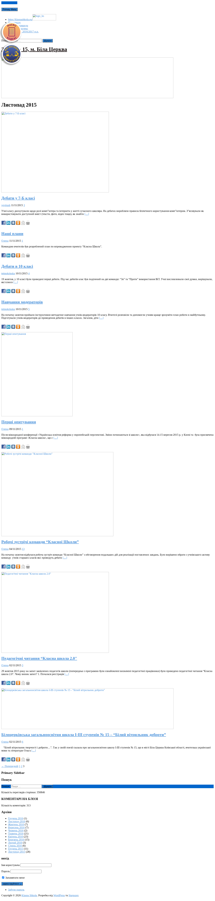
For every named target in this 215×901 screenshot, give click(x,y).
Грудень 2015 (15, 848)
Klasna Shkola (29, 895)
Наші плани (12, 233)
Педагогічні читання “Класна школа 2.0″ (39, 658)
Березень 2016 (16, 839)
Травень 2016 (15, 833)
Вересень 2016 (16, 827)
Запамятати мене (15, 877)
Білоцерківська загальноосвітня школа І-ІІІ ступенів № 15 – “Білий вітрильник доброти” (83, 734)
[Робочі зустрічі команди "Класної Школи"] (57, 535)
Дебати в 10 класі (17, 266)
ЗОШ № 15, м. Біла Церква (34, 49)
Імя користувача (10, 865)
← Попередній (9, 766)
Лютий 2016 (15, 842)
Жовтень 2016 (16, 824)
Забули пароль (16, 889)
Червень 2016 (16, 830)
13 (23, 549)
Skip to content (9, 2)
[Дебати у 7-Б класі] (55, 191)
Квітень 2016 (15, 836)
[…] (86, 214)
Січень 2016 (15, 845)
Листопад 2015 (16, 851)
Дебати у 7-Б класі (18, 198)
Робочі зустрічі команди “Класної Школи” (40, 542)
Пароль (5, 871)
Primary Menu (9, 9)
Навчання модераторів (22, 302)
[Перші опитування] (37, 415)
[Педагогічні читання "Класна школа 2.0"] (55, 651)
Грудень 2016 (15, 818)
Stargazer (73, 895)
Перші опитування (18, 422)
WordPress (59, 895)
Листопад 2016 (16, 821)
